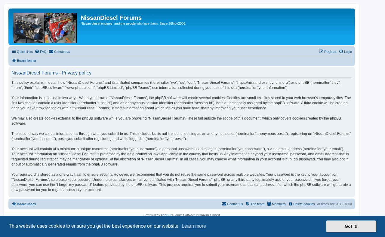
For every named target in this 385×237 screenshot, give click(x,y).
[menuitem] (41, 51)
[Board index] (45, 27)
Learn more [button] (194, 226)
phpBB (166, 215)
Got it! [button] (351, 226)
